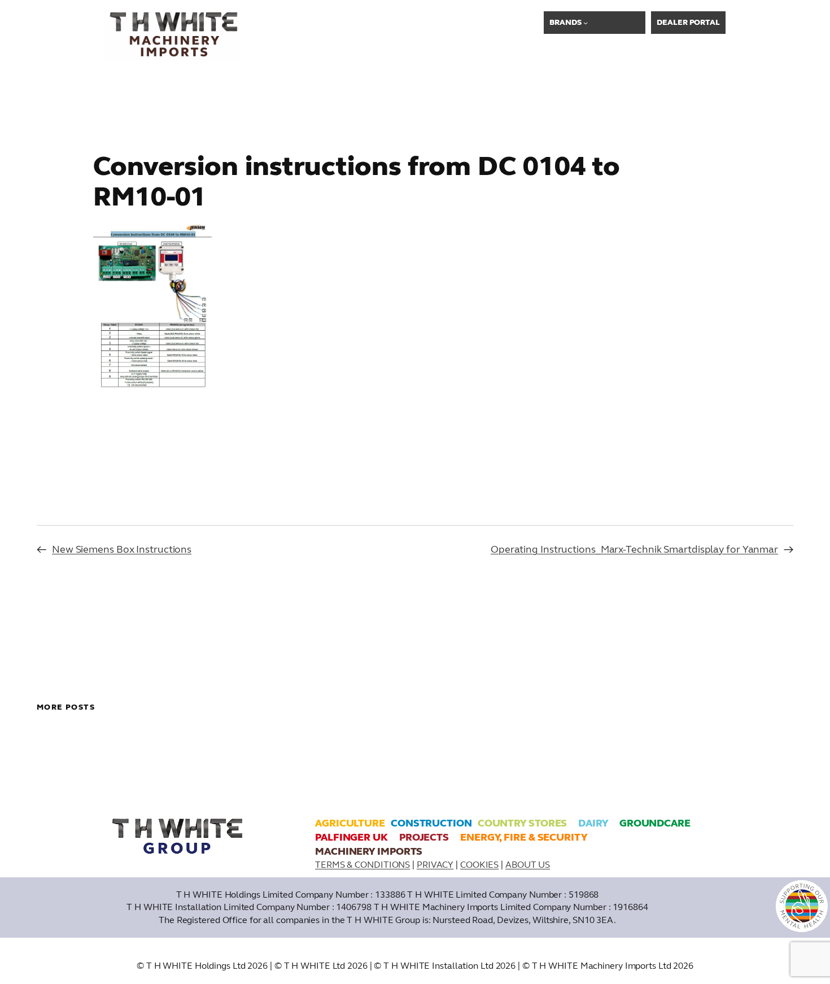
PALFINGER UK (351, 837)
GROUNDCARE (655, 823)
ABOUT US (527, 864)
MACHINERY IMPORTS (368, 851)
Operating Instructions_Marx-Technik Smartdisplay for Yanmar (634, 549)
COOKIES (479, 864)
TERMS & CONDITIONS (362, 864)
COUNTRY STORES (522, 823)
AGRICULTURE (350, 823)
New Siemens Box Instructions (121, 549)
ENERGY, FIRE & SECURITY (523, 837)
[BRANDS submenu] (585, 22)
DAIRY (593, 823)
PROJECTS (424, 837)
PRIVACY (435, 864)
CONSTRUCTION (431, 823)
